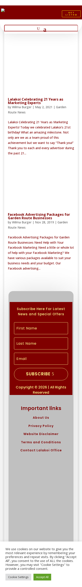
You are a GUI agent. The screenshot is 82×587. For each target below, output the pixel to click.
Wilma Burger (21, 107)
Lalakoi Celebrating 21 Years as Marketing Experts (35, 101)
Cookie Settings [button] (18, 577)
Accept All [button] (42, 577)
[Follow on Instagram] (49, 15)
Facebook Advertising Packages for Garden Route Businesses (39, 216)
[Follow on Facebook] (34, 15)
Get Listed (72, 13)
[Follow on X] (42, 15)
